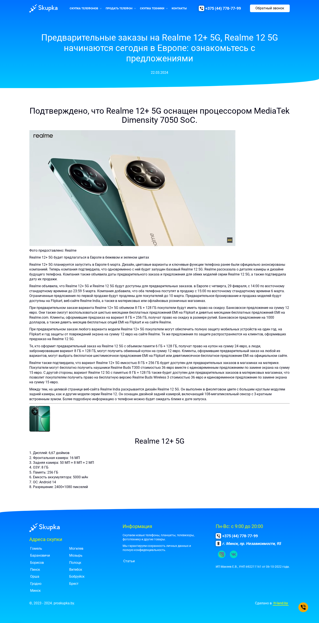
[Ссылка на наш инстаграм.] (221, 554)
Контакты (179, 8)
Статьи (129, 561)
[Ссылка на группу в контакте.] (233, 554)
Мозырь (75, 555)
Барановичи (40, 555)
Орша (34, 576)
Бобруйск (77, 576)
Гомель (36, 548)
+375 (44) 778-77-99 (223, 8)
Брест (74, 584)
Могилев (76, 548)
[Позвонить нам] (303, 607)
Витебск (75, 569)
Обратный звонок (269, 8)
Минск (35, 591)
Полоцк (75, 563)
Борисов (37, 563)
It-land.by (280, 603)
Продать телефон (119, 8)
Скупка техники (152, 8)
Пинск (35, 569)
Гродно (35, 584)
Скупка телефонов (84, 8)
